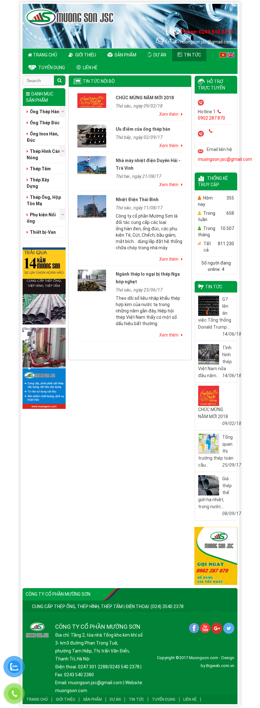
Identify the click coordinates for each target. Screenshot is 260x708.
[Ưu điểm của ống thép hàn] (91, 135)
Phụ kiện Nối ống (41, 218)
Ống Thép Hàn (44, 111)
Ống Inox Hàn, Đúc (43, 137)
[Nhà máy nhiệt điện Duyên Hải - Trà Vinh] (91, 164)
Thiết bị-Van (43, 232)
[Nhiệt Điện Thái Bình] (91, 205)
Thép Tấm (40, 168)
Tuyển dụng (51, 67)
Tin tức (192, 54)
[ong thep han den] (215, 557)
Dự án (159, 54)
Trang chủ (44, 54)
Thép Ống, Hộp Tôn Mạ (44, 200)
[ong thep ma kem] (44, 287)
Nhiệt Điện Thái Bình (137, 199)
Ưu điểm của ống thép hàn (143, 129)
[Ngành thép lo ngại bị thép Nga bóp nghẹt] (91, 280)
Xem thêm (169, 114)
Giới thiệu (85, 54)
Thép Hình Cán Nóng (43, 154)
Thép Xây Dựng (38, 183)
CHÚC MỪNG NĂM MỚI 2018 (145, 97)
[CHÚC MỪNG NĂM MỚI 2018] (91, 100)
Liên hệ (89, 67)
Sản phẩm (125, 54)
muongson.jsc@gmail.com (225, 159)
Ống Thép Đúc (45, 122)
